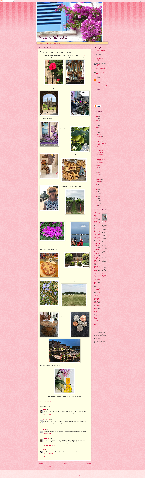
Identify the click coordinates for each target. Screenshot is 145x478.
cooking (98, 225)
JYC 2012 (97, 234)
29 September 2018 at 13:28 (49, 425)
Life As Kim (98, 64)
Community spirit (100, 152)
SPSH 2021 (97, 304)
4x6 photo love (97, 214)
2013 (97, 194)
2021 (97, 125)
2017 (97, 184)
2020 (97, 127)
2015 (97, 189)
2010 (97, 201)
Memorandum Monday (96, 252)
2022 (97, 123)
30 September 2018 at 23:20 (49, 445)
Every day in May (97, 231)
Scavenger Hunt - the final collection (101, 143)
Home (41, 43)
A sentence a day (97, 218)
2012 (97, 196)
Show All (105, 85)
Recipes (48, 43)
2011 (97, 198)
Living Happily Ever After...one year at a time (101, 51)
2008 (97, 205)
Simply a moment (97, 301)
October (99, 139)
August (99, 165)
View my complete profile (104, 275)
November (99, 136)
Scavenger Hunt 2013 (97, 284)
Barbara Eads (46, 438)
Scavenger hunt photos (97, 298)
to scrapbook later (97, 316)
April (98, 174)
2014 (97, 191)
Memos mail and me (97, 258)
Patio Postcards (46, 419)
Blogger (79, 475)
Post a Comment (45, 456)
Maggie (44, 409)
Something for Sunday (100, 53)
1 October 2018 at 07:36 (48, 453)
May (98, 172)
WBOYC (96, 318)
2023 (97, 120)
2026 (97, 113)
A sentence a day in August (101, 159)
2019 (97, 130)
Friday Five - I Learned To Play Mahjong (101, 81)
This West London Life (48, 449)
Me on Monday (100, 150)
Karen (44, 429)
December (99, 134)
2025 (97, 116)
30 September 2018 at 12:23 (49, 433)
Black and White (97, 223)
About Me (57, 43)
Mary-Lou (83, 55)
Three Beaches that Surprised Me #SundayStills (100, 59)
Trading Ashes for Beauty (100, 73)
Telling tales (97, 312)
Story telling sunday (97, 307)
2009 (97, 203)
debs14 (105, 221)
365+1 (95, 212)
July (98, 167)
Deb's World (99, 57)
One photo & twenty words (101, 147)
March (98, 177)
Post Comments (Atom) (48, 466)
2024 (97, 118)
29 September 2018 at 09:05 (49, 415)
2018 (97, 132)
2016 (97, 187)
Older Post (88, 463)
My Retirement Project (101, 80)
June (98, 170)
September (99, 141)
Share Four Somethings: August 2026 (101, 75)
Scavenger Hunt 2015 (97, 290)
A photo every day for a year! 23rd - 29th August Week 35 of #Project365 (101, 67)
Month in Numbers (97, 262)
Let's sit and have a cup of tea (97, 237)
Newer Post (41, 463)
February (99, 179)
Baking (95, 221)
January (99, 181)
